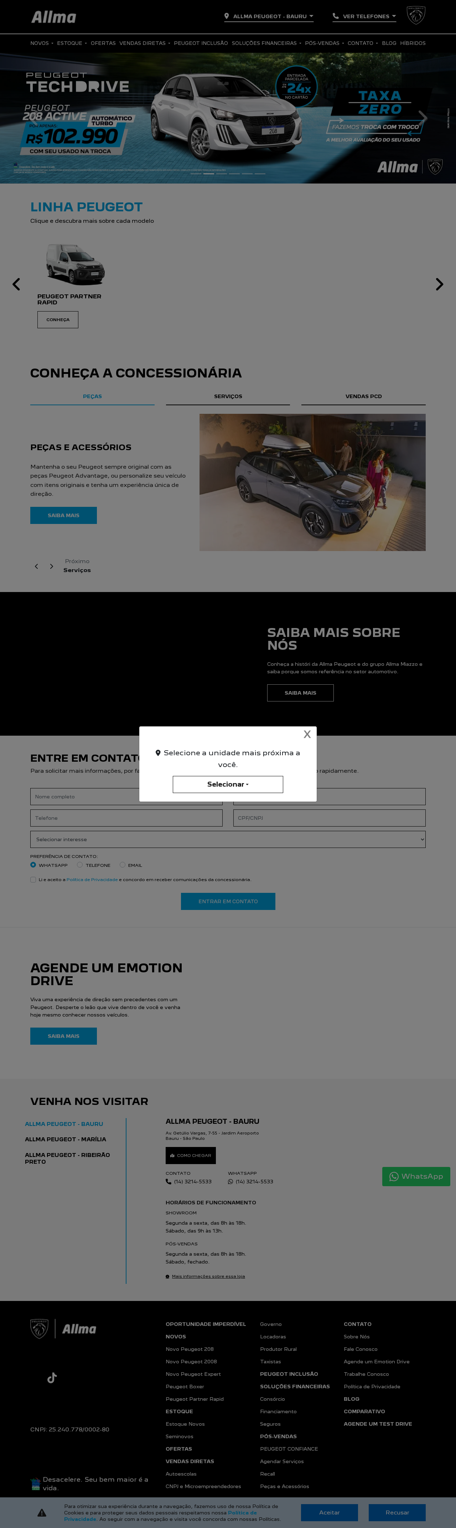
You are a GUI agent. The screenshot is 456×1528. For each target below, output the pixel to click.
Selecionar (225, 784)
